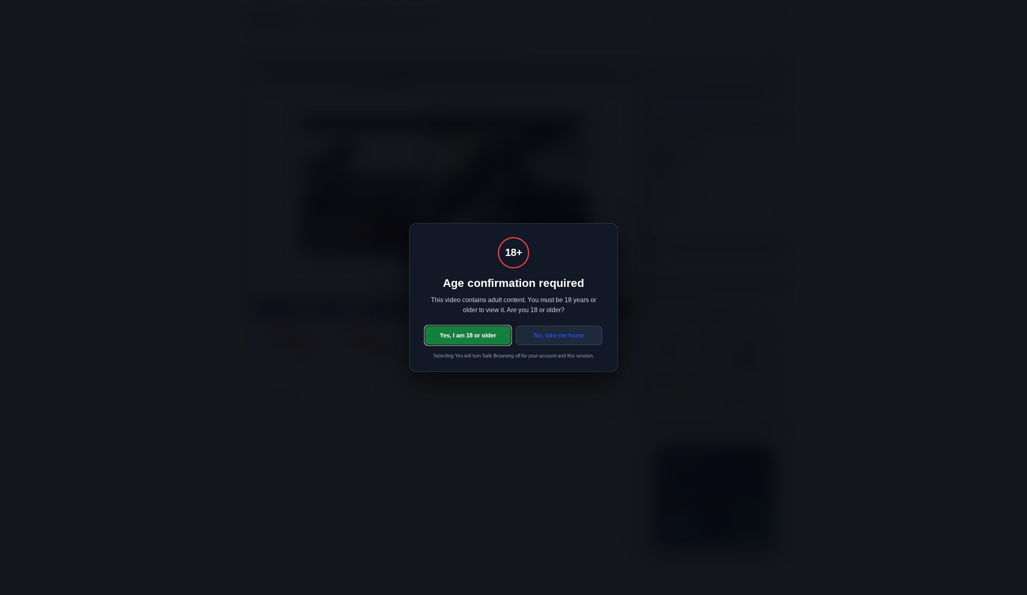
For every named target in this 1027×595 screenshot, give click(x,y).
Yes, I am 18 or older (468, 335)
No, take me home (559, 335)
